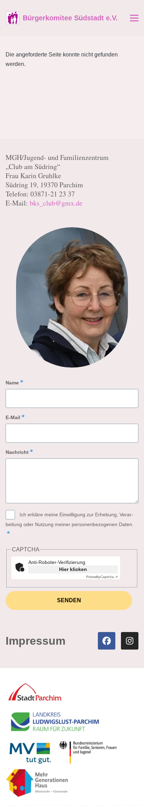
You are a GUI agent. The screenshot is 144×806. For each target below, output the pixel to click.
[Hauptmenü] (134, 18)
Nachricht (17, 452)
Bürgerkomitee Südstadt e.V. (70, 18)
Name (12, 382)
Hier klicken (73, 569)
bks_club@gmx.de (56, 203)
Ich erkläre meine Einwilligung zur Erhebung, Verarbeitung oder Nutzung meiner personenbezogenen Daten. (70, 519)
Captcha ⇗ (102, 577)
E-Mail (13, 417)
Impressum (35, 641)
